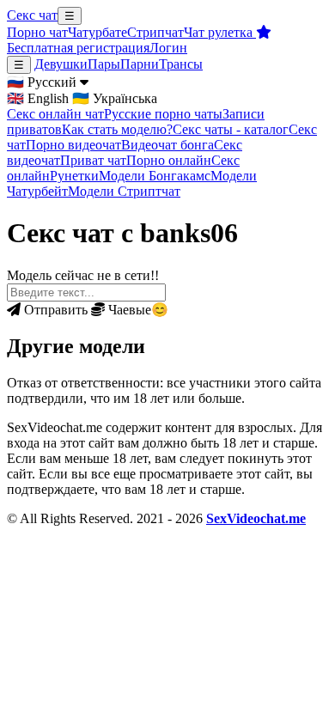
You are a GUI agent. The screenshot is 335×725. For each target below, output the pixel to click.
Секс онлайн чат (55, 114)
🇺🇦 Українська (114, 98)
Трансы (181, 64)
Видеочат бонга (167, 144)
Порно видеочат (73, 144)
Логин (168, 47)
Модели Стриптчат (124, 191)
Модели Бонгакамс (154, 175)
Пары (104, 64)
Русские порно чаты (163, 114)
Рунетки (74, 175)
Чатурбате (97, 32)
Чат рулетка (220, 32)
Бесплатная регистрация (78, 47)
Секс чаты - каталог (231, 129)
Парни (139, 64)
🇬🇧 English (38, 98)
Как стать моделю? (117, 129)
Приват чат (93, 160)
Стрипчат (155, 32)
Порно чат (37, 32)
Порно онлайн (168, 160)
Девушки (61, 64)
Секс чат (32, 15)
